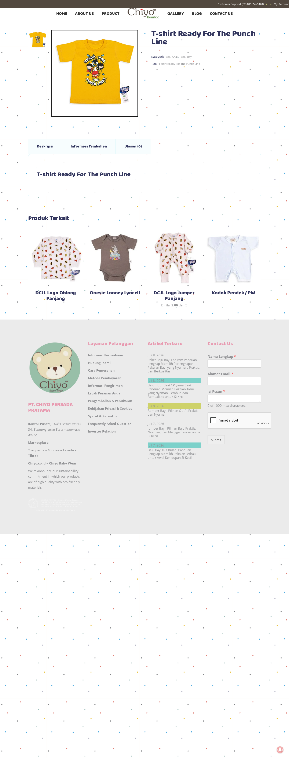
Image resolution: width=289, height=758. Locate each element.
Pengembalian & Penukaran (110, 401)
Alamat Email (220, 374)
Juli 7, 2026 (156, 424)
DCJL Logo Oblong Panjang (55, 296)
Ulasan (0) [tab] (133, 146)
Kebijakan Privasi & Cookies (110, 408)
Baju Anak (172, 57)
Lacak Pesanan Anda (104, 393)
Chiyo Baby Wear (62, 463)
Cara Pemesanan (101, 370)
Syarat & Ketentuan (104, 416)
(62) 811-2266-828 (253, 4)
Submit (216, 440)
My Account (281, 4)
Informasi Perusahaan (105, 355)
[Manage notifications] (280, 749)
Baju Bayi (186, 57)
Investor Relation (102, 431)
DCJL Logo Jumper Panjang (174, 296)
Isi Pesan (216, 391)
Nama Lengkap (222, 356)
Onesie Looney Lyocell (115, 293)
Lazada (68, 450)
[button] (144, 544)
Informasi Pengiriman (105, 385)
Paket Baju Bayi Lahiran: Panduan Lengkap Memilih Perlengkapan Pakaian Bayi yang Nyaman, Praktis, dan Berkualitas (174, 365)
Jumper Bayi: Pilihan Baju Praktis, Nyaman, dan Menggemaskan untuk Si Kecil (174, 432)
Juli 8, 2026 (156, 355)
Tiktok (33, 455)
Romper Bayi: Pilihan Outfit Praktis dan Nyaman (173, 412)
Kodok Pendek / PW (233, 293)
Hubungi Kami (99, 363)
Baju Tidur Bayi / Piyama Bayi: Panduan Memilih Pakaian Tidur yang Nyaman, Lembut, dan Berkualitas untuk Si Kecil (171, 391)
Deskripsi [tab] (45, 146)
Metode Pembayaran (104, 378)
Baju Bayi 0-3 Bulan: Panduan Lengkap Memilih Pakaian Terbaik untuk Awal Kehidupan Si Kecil (172, 454)
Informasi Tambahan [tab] (89, 146)
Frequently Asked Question (110, 424)
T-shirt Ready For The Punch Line (179, 64)
